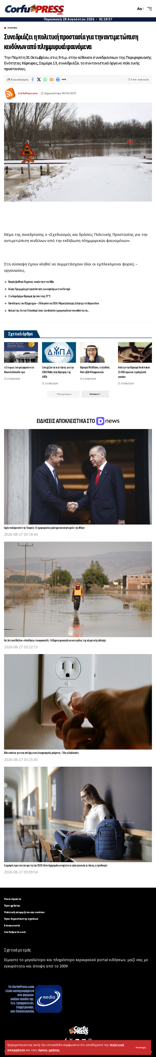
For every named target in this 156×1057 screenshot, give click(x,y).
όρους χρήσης (49, 1050)
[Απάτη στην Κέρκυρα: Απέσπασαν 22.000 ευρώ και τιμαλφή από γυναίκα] (135, 352)
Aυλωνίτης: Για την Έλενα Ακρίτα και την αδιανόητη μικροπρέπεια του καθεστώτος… (49, 311)
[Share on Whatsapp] (45, 79)
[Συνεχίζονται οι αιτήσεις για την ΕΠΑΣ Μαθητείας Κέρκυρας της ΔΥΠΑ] (59, 352)
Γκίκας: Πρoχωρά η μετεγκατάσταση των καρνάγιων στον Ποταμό (39, 289)
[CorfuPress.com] (34, 9)
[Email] (51, 79)
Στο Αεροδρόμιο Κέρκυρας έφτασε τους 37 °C (29, 296)
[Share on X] (39, 79)
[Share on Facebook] (32, 79)
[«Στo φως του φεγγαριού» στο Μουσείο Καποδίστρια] (21, 352)
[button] (141, 1048)
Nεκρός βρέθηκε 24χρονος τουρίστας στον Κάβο (31, 282)
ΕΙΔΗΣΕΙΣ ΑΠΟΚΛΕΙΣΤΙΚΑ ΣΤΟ (66, 421)
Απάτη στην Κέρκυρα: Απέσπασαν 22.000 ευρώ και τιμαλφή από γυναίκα (134, 372)
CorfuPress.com (28, 93)
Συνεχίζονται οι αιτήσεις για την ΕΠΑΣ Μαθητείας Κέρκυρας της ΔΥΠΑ (58, 372)
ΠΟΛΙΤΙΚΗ (12, 28)
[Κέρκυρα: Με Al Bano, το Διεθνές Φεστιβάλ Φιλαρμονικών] (97, 352)
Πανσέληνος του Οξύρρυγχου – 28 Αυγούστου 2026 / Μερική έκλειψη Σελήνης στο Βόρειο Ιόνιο (53, 303)
